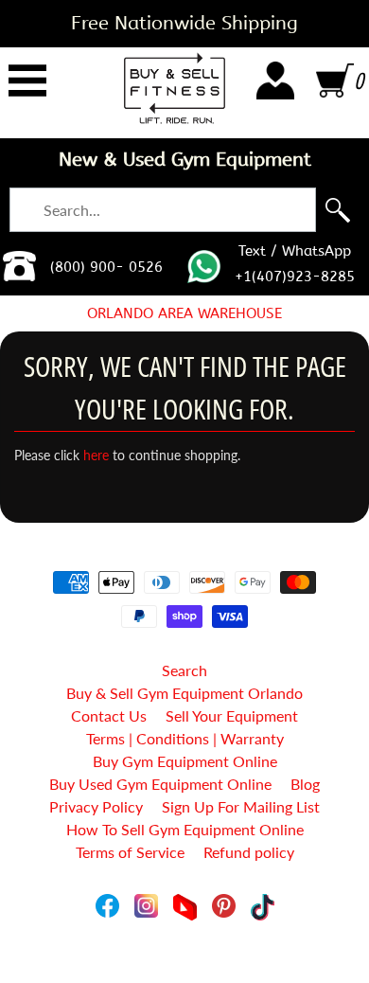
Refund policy (248, 852)
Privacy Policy (96, 806)
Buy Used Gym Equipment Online (160, 784)
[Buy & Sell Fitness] (174, 88)
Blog (305, 784)
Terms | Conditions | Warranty (185, 738)
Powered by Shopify (185, 944)
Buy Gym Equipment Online (185, 761)
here (96, 455)
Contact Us (109, 715)
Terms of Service (130, 852)
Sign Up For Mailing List (241, 806)
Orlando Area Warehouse (184, 313)
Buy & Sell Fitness (177, 927)
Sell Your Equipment (232, 715)
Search (184, 670)
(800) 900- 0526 (106, 267)
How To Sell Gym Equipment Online (185, 829)
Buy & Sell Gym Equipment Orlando (184, 693)
